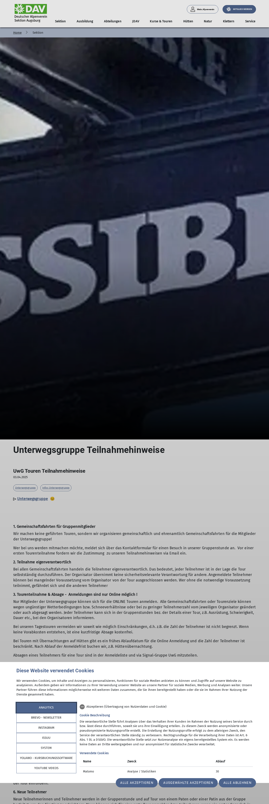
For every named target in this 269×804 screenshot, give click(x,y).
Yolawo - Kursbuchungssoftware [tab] (46, 758)
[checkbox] (166, 707)
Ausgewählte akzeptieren (188, 783)
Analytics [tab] (46, 707)
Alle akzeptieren (136, 783)
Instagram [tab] (46, 728)
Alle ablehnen (237, 783)
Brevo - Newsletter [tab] (46, 717)
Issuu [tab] (46, 738)
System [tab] (46, 748)
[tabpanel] (166, 740)
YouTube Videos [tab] (46, 768)
